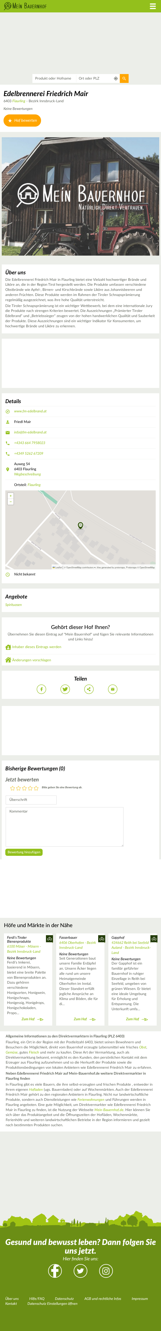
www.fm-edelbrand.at (30, 411)
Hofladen (36, 1090)
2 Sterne (18, 789)
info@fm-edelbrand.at (30, 432)
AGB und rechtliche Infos (102, 1299)
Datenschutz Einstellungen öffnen (52, 1304)
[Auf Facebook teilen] (41, 689)
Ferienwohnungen (91, 1100)
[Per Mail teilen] (112, 689)
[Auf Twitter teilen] (65, 689)
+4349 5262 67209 (28, 453)
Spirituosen (13, 605)
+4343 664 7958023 (29, 443)
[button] (80, 526)
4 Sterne (30, 789)
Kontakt (11, 1304)
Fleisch (34, 1052)
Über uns (12, 1299)
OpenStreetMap (147, 567)
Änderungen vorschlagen (31, 660)
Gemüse (12, 1052)
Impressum (140, 1299)
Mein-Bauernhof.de (108, 1110)
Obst (142, 1047)
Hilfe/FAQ (36, 1299)
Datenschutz (64, 1299)
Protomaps (131, 567)
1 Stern (12, 789)
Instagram (106, 1271)
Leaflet (58, 567)
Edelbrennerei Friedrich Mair (46, 93)
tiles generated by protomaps (111, 567)
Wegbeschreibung (27, 474)
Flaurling (18, 101)
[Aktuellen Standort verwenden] (116, 78)
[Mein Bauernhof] (60, 6)
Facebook (55, 1271)
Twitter (80, 1271)
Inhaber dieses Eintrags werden (36, 647)
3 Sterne (24, 789)
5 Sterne (36, 789)
